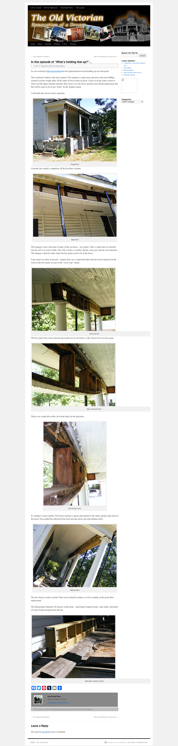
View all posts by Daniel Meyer (58, 702)
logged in (46, 731)
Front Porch (70, 709)
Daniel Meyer (60, 66)
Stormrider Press (66, 7)
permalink (88, 709)
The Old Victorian (42, 742)
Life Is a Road (36, 7)
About (40, 44)
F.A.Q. (64, 44)
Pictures (73, 44)
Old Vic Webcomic (51, 7)
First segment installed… (40, 56)
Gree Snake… (128, 68)
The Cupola (80, 7)
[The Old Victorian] (89, 23)
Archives (48, 44)
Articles (57, 44)
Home (33, 44)
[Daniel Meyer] (129, 92)
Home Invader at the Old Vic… (133, 72)
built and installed (54, 71)
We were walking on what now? (106, 56)
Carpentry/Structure (58, 709)
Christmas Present (129, 75)
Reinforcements (128, 70)
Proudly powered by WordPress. (117, 742)
